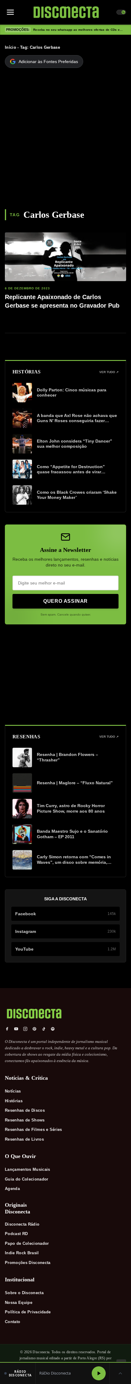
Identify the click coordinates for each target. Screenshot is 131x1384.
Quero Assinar (65, 601)
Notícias (13, 1091)
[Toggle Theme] (121, 12)
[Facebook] (7, 1029)
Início (10, 47)
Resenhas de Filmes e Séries (33, 1129)
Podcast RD (16, 1233)
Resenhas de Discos (25, 1110)
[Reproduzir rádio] (99, 1373)
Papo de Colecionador (27, 1243)
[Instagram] (25, 1029)
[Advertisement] (65, 140)
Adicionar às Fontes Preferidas (48, 61)
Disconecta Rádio (22, 1224)
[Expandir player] (120, 1373)
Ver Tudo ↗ (109, 372)
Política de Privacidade (28, 1312)
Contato (12, 1321)
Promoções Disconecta (28, 1262)
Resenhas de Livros (24, 1139)
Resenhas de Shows (25, 1120)
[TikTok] (43, 1029)
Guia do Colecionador (26, 1179)
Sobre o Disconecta (24, 1292)
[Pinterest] (34, 1029)
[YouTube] (16, 1029)
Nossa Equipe (18, 1302)
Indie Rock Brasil (22, 1253)
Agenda (12, 1188)
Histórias (14, 1101)
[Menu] (10, 12)
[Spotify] (53, 1029)
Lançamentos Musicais (27, 1169)
